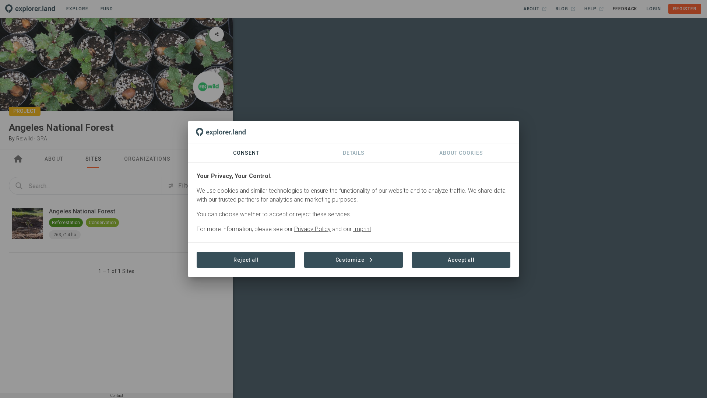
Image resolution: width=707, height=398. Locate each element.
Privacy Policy (312, 229)
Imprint (362, 229)
